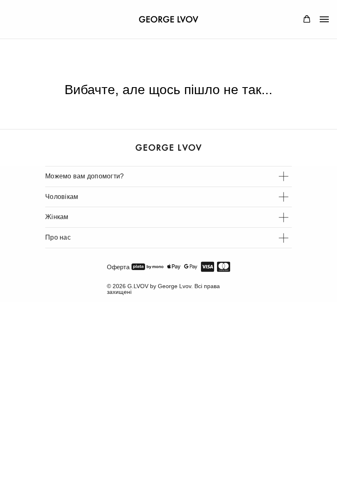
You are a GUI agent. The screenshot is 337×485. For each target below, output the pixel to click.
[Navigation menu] (324, 19)
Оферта (118, 266)
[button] (307, 19)
